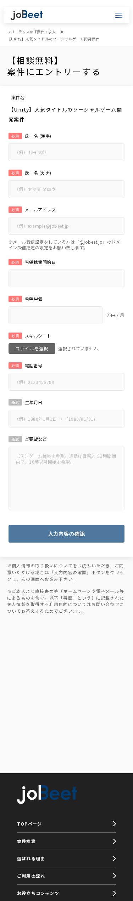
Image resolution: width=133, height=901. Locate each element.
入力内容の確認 (66, 534)
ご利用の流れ (31, 876)
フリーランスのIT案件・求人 (31, 31)
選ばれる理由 (31, 858)
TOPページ (29, 824)
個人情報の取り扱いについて (42, 565)
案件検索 (26, 841)
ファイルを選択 (32, 348)
